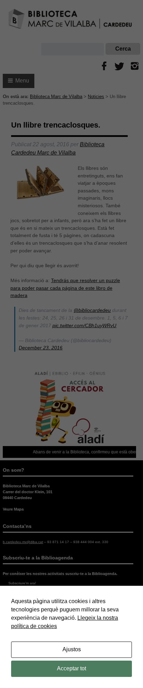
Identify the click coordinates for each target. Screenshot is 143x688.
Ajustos (71, 649)
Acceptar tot (71, 668)
